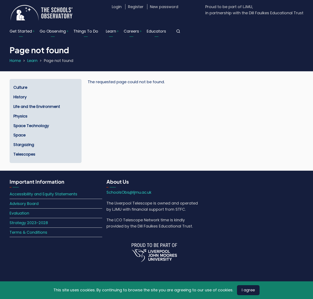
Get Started (21, 31)
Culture (20, 87)
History (20, 97)
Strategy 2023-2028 (29, 222)
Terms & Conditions (28, 232)
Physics (20, 116)
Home (15, 60)
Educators (156, 31)
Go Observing (53, 31)
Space (19, 135)
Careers (131, 31)
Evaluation (19, 213)
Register (136, 6)
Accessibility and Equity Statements (43, 194)
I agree (248, 290)
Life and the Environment (36, 106)
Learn (111, 31)
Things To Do (85, 31)
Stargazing (23, 144)
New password (164, 6)
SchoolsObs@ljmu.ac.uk (128, 192)
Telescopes (24, 154)
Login (117, 6)
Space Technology (31, 125)
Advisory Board (24, 203)
